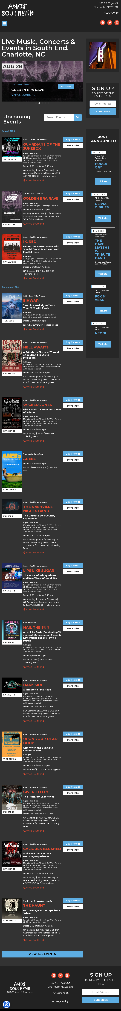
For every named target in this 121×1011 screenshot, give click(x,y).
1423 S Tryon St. (109, 3)
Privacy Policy (60, 1001)
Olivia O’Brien (102, 205)
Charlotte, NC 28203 (106, 7)
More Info (73, 145)
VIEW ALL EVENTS (42, 954)
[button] (36, 103)
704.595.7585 (111, 13)
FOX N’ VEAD (100, 298)
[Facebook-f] (102, 22)
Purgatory (102, 165)
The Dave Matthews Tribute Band (102, 249)
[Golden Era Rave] (42, 81)
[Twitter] (109, 22)
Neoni (100, 333)
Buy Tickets (66, 86)
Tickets (102, 181)
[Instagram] (116, 22)
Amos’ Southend (34, 180)
